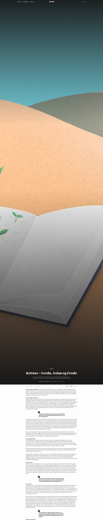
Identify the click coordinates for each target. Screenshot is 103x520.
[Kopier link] (76, 386)
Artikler (19, 1)
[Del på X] (69, 386)
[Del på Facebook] (67, 386)
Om (82, 1)
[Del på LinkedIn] (72, 386)
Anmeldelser (25, 1)
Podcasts (32, 1)
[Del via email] (74, 386)
